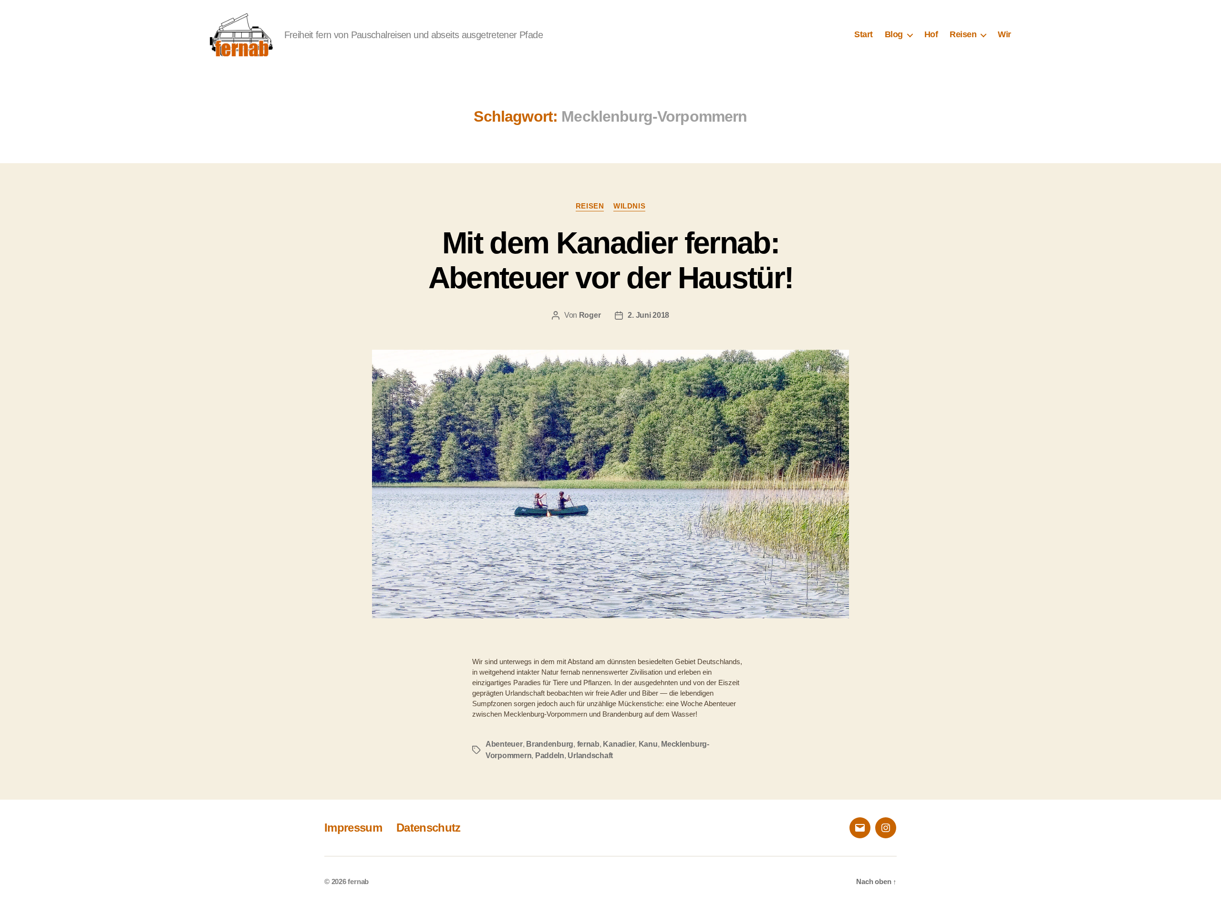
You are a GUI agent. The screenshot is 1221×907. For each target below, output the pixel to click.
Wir (1004, 34)
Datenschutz (428, 827)
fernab (588, 744)
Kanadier (619, 744)
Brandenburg (549, 744)
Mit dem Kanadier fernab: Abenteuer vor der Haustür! (610, 260)
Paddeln (549, 755)
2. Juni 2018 (648, 315)
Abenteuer (504, 744)
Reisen (963, 34)
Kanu (648, 744)
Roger (590, 315)
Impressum (353, 827)
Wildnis (629, 206)
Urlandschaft (590, 755)
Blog (894, 34)
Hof (931, 34)
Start (863, 34)
